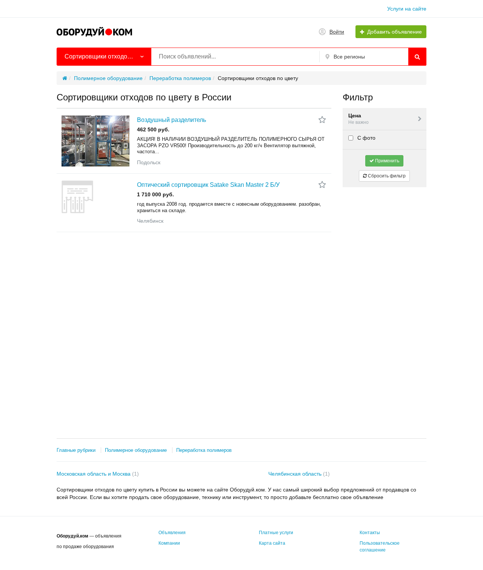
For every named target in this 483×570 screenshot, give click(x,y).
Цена (358, 118)
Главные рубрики (76, 450)
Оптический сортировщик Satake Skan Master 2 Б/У (208, 185)
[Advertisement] (385, 306)
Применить (386, 160)
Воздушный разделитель (171, 120)
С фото (365, 138)
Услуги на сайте (406, 9)
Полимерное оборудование (136, 450)
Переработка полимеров (204, 450)
